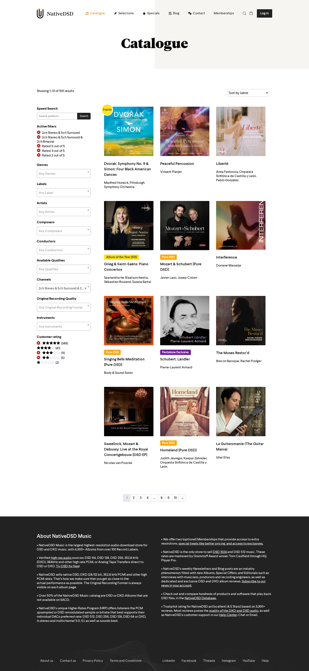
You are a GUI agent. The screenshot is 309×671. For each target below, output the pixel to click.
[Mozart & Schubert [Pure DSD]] (185, 225)
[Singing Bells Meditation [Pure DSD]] (128, 320)
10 (175, 498)
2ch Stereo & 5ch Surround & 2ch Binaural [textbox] (64, 288)
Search (84, 116)
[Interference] (240, 225)
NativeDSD (55, 13)
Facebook (189, 661)
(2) (48, 363)
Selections (126, 13)
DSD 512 (240, 552)
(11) (53, 353)
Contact (199, 13)
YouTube (249, 661)
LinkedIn (168, 661)
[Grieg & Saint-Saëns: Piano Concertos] (128, 225)
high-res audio (61, 558)
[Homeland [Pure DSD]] (185, 411)
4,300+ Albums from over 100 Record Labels (106, 549)
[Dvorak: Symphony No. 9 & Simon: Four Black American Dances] (128, 131)
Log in (264, 13)
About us (46, 661)
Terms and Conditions (125, 661)
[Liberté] (240, 131)
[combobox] (64, 173)
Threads (209, 661)
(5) (53, 358)
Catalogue (97, 13)
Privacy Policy (93, 661)
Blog (176, 13)
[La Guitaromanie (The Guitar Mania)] (240, 411)
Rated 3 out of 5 (53, 151)
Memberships (224, 13)
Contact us (68, 661)
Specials (153, 13)
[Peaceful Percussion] (185, 131)
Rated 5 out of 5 (53, 146)
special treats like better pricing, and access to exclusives (220, 543)
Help (265, 661)
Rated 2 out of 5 (53, 155)
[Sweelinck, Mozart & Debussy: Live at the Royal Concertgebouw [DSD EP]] (128, 411)
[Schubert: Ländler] (185, 320)
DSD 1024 (220, 552)
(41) (48, 348)
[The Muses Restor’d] (240, 320)
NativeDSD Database (200, 598)
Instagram (229, 661)
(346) (55, 343)
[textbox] (63, 174)
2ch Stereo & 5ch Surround (61, 133)
